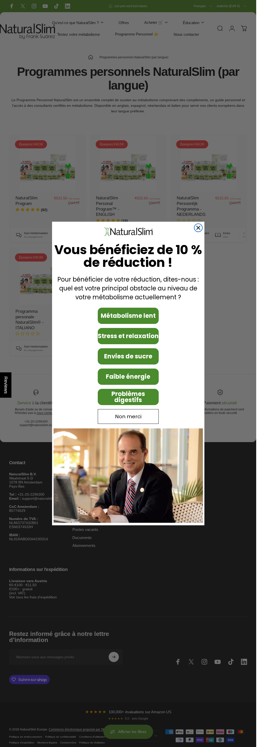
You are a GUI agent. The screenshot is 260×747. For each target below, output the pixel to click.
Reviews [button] (5, 385)
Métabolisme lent (128, 315)
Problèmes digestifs (128, 397)
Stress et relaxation (128, 336)
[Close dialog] (198, 228)
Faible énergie (128, 376)
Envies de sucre (128, 356)
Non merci (128, 416)
